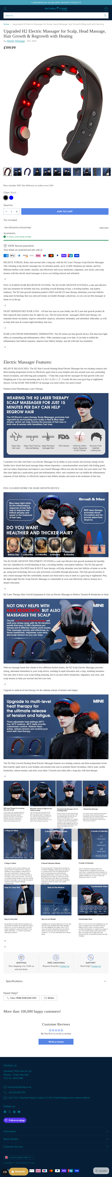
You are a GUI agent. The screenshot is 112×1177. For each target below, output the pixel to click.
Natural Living (28, 1163)
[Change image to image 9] (87, 172)
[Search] (105, 15)
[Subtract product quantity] (6, 211)
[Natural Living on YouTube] (19, 1112)
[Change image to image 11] (107, 172)
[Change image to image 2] (17, 172)
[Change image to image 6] (57, 172)
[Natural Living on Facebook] (5, 1112)
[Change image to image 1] (8, 172)
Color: (10, 192)
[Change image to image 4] (37, 172)
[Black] (6, 198)
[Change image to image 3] (27, 172)
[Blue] (11, 198)
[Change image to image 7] (67, 172)
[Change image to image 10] (97, 172)
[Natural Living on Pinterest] (14, 1112)
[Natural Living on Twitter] (9, 1112)
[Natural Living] (56, 9)
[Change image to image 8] (77, 172)
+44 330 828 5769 (16, 1092)
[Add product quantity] (16, 211)
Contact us (64, 966)
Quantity (8, 205)
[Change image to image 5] (47, 172)
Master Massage (16, 40)
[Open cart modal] (106, 9)
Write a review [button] (56, 1041)
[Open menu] (5, 9)
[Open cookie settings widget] (4, 1172)
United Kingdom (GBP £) (19, 1157)
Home (6, 24)
